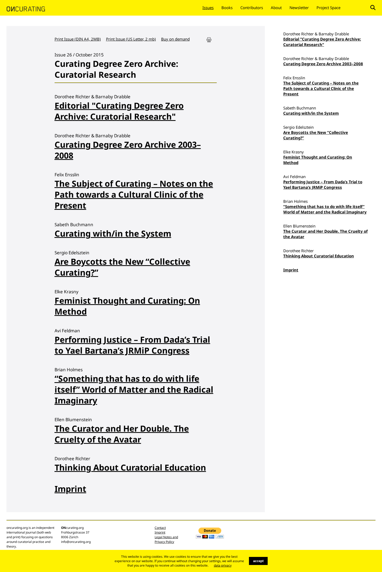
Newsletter (299, 7)
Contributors (251, 7)
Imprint (70, 488)
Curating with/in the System (113, 233)
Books (227, 7)
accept (258, 561)
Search (373, 7)
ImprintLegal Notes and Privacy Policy (166, 537)
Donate (355, 7)
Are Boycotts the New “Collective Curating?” (122, 267)
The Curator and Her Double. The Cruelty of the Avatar (122, 434)
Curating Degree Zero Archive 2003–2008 (128, 150)
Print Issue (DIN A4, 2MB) (78, 39)
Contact (160, 527)
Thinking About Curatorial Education (130, 467)
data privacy (223, 565)
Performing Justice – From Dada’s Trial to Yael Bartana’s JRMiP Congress (132, 345)
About (276, 7)
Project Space (328, 7)
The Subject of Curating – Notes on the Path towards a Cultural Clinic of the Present (134, 194)
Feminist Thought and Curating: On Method (127, 306)
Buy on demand (175, 39)
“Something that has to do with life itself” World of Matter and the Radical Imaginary (134, 389)
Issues (208, 7)
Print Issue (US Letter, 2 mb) (131, 39)
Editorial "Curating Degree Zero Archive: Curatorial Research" (119, 111)
